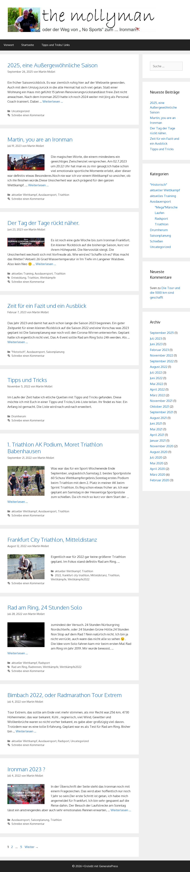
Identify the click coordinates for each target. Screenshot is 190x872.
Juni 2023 (156, 344)
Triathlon (63, 194)
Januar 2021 (158, 440)
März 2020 (157, 474)
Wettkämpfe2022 (78, 579)
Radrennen (35, 666)
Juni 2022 (156, 378)
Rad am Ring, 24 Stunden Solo (44, 607)
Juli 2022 (156, 372)
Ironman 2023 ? (26, 769)
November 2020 (161, 446)
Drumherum (19, 416)
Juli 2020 (156, 457)
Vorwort (9, 45)
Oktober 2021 (159, 406)
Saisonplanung (55, 351)
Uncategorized (21, 111)
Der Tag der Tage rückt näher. (43, 222)
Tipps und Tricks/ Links (55, 45)
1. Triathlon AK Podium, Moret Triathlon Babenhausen (55, 447)
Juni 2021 (156, 423)
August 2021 (158, 418)
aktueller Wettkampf (24, 194)
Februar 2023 (159, 350)
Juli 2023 (156, 338)
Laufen (159, 213)
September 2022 (162, 361)
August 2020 (159, 452)
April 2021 (157, 435)
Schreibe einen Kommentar (28, 115)
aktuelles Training (22, 273)
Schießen (156, 241)
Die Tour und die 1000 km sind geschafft (165, 292)
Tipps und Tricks (27, 379)
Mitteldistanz (99, 575)
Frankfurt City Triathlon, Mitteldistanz (52, 539)
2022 (58, 575)
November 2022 (161, 355)
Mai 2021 (156, 429)
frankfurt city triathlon (75, 575)
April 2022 (157, 389)
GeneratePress (108, 866)
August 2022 (158, 367)
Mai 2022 (156, 384)
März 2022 (157, 395)
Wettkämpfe (48, 277)
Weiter (31, 847)
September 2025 (162, 333)
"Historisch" (18, 351)
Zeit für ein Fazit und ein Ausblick (46, 305)
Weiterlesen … (52, 101)
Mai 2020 (156, 463)
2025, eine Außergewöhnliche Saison (52, 65)
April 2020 (157, 469)
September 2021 (161, 412)
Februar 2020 (159, 480)
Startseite (27, 45)
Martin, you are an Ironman (40, 139)
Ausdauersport (47, 194)
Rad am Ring (19, 666)
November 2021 (161, 401)
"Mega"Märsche (166, 207)
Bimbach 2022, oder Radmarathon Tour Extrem (64, 694)
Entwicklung (19, 277)
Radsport (44, 662)
